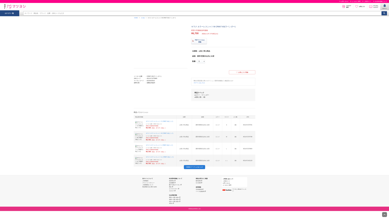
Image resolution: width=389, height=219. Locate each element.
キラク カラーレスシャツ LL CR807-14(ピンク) (160, 157)
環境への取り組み (174, 197)
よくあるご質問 (356, 1)
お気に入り (362, 6)
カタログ (171, 191)
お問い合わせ (344, 1)
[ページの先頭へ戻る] (384, 214)
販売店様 (198, 180)
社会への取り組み (174, 201)
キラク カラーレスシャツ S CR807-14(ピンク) (159, 121)
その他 (143, 18)
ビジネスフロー (173, 188)
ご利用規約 (145, 180)
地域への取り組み (174, 199)
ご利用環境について (147, 185)
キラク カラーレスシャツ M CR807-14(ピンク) (159, 133)
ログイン (384, 8)
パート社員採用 (200, 191)
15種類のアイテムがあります (194, 167)
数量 (194, 61)
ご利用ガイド (367, 1)
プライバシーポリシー (148, 183)
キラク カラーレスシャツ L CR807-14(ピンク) (159, 145)
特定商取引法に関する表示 (149, 187)
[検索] (384, 13)
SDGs (170, 203)
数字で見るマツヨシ (174, 185)
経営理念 (171, 180)
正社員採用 (199, 189)
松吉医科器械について (381, 1)
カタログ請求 (348, 6)
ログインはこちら (199, 83)
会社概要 (171, 183)
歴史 (170, 187)
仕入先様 (198, 183)
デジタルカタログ (375, 6)
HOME (136, 18)
